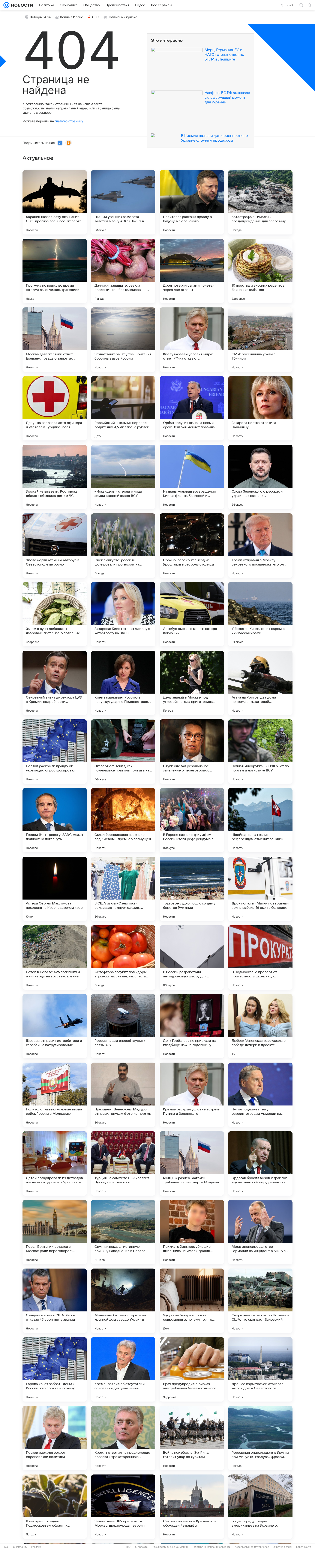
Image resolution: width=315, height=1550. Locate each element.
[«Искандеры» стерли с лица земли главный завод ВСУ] (123, 477)
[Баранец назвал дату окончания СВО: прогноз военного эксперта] (54, 202)
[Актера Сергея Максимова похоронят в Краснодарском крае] (54, 889)
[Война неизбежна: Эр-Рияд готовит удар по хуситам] (192, 1438)
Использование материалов (251, 1546)
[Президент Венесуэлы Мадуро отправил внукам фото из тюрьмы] (123, 1095)
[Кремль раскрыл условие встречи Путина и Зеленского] (192, 1095)
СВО (95, 17)
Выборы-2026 (40, 17)
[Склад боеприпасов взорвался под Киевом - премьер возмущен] (123, 820)
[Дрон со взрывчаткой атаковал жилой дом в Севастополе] (260, 1369)
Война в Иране (71, 17)
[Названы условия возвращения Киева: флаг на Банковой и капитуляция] (192, 477)
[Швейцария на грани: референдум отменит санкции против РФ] (260, 820)
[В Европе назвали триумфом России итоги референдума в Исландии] (192, 820)
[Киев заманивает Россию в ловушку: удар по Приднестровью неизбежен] (123, 683)
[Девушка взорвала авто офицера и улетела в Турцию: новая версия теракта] (54, 408)
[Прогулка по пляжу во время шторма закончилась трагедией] (54, 271)
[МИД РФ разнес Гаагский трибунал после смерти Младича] (192, 1163)
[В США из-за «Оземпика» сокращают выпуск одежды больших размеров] (123, 889)
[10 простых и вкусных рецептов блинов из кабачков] (260, 271)
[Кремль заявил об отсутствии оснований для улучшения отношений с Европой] (123, 1369)
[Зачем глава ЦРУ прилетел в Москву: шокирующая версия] (123, 1506)
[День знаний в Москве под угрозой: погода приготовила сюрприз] (192, 683)
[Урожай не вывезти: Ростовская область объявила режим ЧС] (54, 477)
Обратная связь (282, 1546)
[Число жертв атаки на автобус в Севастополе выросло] (54, 545)
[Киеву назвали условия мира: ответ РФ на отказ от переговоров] (192, 339)
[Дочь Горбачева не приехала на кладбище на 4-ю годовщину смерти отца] (192, 1026)
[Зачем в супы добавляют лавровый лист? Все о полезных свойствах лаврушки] (54, 614)
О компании (20, 1546)
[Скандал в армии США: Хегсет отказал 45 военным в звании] (54, 1301)
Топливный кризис (122, 17)
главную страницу (69, 121)
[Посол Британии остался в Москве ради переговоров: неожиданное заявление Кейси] (54, 1232)
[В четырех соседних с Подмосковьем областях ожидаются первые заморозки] (54, 1506)
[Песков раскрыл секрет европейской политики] (54, 1438)
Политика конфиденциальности (211, 1546)
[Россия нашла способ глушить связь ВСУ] (123, 1026)
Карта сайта (303, 1546)
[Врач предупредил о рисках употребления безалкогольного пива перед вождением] (192, 1369)
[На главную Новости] (21, 5)
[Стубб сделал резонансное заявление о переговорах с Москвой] (192, 751)
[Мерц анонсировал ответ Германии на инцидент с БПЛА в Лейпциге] (260, 1232)
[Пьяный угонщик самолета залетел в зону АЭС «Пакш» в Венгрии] (123, 202)
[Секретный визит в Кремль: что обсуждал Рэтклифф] (192, 1506)
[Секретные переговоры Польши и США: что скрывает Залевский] (260, 1301)
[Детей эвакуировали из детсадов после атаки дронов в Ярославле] (54, 1163)
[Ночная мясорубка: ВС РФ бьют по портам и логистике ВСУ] (260, 751)
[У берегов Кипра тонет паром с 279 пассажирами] (260, 614)
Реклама (36, 1546)
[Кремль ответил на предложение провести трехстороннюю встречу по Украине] (123, 1438)
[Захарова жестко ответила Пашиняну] (260, 408)
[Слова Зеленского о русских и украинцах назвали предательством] (260, 477)
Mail (6, 1546)
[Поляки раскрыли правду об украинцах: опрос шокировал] (54, 751)
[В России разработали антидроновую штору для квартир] (192, 957)
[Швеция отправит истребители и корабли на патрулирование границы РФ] (54, 1026)
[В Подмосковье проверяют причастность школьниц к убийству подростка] (260, 957)
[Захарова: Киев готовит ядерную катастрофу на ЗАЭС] (123, 614)
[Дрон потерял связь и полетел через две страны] (192, 271)
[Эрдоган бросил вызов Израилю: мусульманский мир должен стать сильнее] (260, 1163)
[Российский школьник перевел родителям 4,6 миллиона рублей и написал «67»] (123, 408)
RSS (128, 1546)
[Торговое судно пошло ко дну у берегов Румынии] (192, 889)
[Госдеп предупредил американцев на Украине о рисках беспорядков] (260, 1506)
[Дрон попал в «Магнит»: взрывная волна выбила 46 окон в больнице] (260, 889)
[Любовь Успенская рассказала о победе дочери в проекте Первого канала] (260, 1026)
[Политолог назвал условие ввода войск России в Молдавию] (54, 1095)
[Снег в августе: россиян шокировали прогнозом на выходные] (123, 545)
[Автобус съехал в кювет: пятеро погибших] (192, 614)
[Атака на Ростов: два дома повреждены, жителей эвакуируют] (260, 683)
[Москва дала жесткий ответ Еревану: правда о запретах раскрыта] (54, 339)
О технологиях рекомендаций (170, 1546)
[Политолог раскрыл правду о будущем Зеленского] (192, 202)
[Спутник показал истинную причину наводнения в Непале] (123, 1232)
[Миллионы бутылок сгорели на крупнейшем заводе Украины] (123, 1301)
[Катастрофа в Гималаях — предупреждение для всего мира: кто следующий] (260, 202)
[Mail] (6, 5)
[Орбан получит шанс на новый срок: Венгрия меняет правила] (192, 408)
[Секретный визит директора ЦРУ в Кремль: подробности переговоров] (54, 683)
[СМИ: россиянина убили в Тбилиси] (260, 339)
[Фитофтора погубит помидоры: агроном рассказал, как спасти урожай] (123, 957)
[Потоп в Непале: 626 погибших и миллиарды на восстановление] (54, 957)
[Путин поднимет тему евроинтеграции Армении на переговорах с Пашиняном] (260, 1095)
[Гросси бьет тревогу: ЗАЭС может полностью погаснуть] (54, 820)
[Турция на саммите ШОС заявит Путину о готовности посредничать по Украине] (123, 1163)
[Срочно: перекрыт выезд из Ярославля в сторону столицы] (192, 545)
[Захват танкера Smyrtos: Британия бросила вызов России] (123, 339)
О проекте (141, 1546)
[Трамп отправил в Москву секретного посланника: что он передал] (260, 545)
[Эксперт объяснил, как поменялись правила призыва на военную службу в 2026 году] (123, 751)
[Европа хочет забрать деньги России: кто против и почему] (54, 1369)
